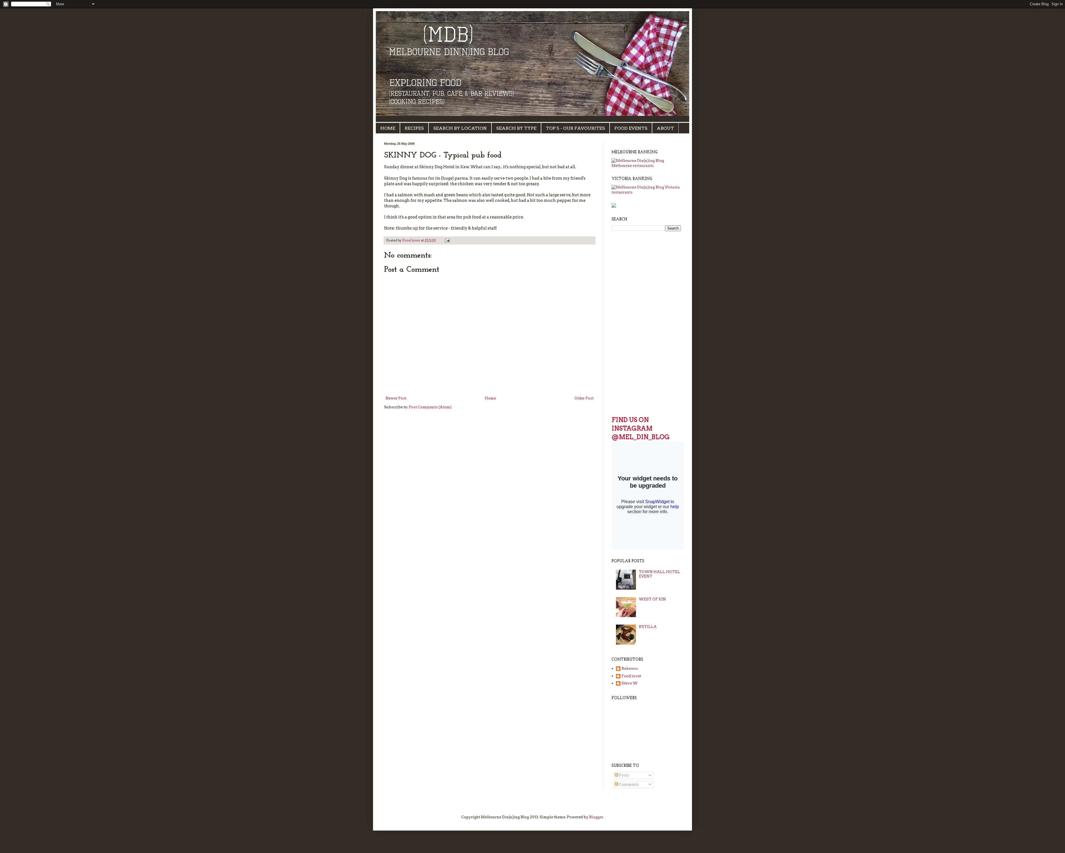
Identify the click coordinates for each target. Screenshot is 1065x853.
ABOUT (665, 128)
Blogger (596, 817)
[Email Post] (447, 240)
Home (490, 398)
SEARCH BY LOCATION (460, 128)
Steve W (630, 683)
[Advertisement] (628, 323)
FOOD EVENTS (630, 128)
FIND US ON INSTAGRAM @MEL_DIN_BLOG (641, 428)
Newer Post (396, 398)
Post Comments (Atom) (430, 407)
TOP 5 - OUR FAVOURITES (575, 128)
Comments (628, 784)
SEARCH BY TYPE (516, 128)
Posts (623, 775)
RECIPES (414, 128)
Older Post (584, 398)
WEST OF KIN (652, 599)
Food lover (631, 676)
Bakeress (630, 668)
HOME (387, 128)
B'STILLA (648, 627)
